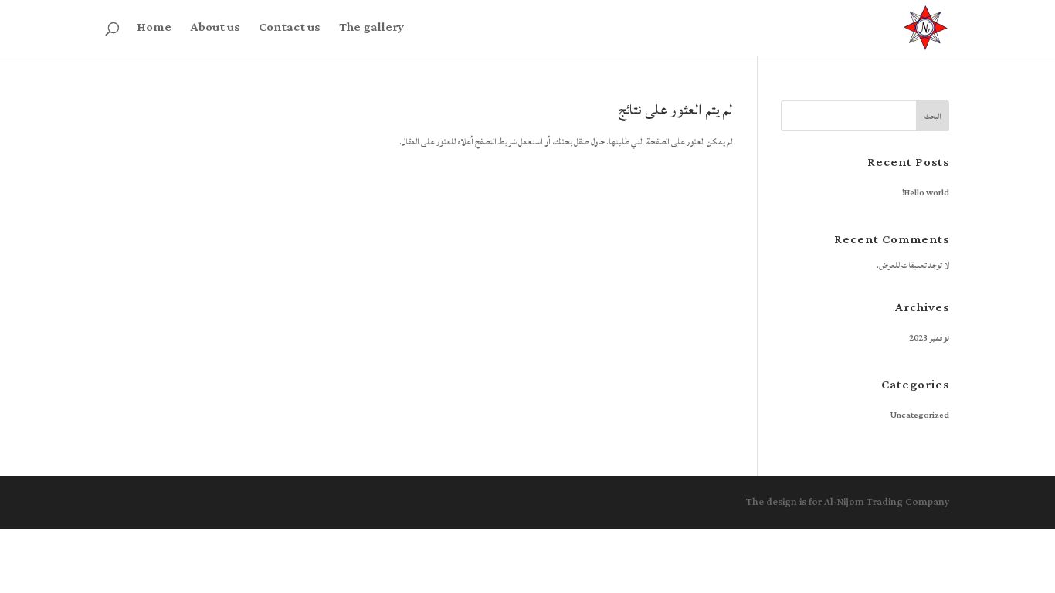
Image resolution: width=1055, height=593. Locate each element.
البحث (932, 116)
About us (215, 30)
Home (154, 30)
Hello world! (925, 193)
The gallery (371, 30)
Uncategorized (919, 415)
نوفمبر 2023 (929, 338)
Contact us (290, 30)
